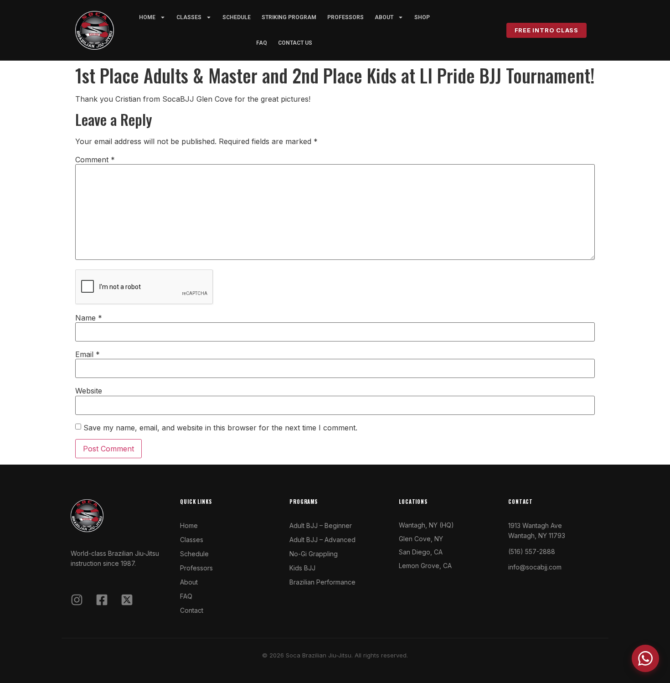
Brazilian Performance (322, 582)
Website (88, 390)
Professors (345, 17)
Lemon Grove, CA (425, 565)
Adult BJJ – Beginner (320, 525)
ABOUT (384, 17)
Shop (422, 17)
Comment (95, 159)
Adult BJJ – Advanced (322, 539)
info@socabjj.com (535, 567)
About (189, 582)
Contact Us (295, 43)
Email (87, 354)
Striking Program (289, 17)
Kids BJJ (302, 568)
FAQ (261, 43)
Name (88, 317)
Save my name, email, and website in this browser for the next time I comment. (220, 427)
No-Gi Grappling (313, 554)
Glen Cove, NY (421, 539)
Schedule (236, 17)
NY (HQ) (440, 525)
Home (147, 17)
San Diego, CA (421, 552)
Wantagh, (413, 525)
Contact (191, 610)
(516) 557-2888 (531, 551)
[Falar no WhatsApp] (645, 658)
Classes (188, 17)
